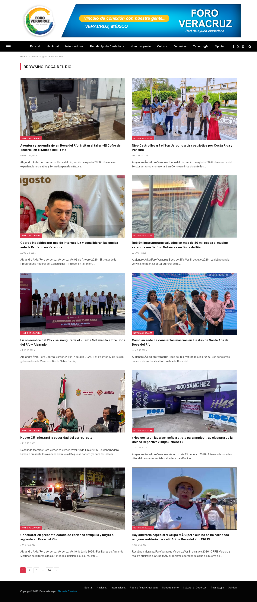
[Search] (249, 46)
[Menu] (8, 46)
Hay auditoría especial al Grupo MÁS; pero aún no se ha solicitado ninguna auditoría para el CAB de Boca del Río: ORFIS (180, 537)
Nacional (53, 46)
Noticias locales (31, 138)
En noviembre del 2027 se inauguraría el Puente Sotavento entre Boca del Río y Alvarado (72, 342)
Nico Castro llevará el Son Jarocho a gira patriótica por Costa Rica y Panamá (182, 148)
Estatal (35, 46)
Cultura (162, 46)
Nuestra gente (141, 46)
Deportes (180, 46)
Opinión (220, 46)
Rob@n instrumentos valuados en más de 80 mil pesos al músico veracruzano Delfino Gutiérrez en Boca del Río (180, 245)
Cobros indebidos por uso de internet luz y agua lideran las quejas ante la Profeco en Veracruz (69, 245)
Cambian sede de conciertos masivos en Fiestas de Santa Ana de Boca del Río (180, 342)
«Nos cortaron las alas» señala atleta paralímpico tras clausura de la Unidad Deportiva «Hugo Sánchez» (182, 440)
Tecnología (200, 46)
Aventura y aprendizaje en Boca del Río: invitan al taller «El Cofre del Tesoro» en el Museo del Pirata (70, 148)
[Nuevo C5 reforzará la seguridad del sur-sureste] (72, 401)
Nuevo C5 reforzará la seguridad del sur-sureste (56, 437)
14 (49, 570)
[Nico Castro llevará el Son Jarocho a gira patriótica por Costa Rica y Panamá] (184, 109)
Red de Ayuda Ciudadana (107, 46)
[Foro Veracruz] (128, 20)
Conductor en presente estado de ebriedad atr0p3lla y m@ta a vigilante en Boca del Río (66, 537)
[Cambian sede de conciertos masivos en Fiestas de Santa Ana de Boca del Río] (184, 304)
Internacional (74, 46)
